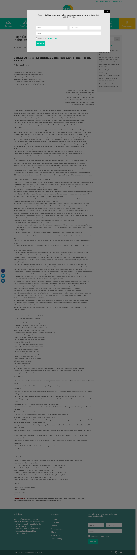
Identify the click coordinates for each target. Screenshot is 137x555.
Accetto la (47, 38)
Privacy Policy (52, 38)
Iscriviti (40, 44)
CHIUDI (107, 11)
